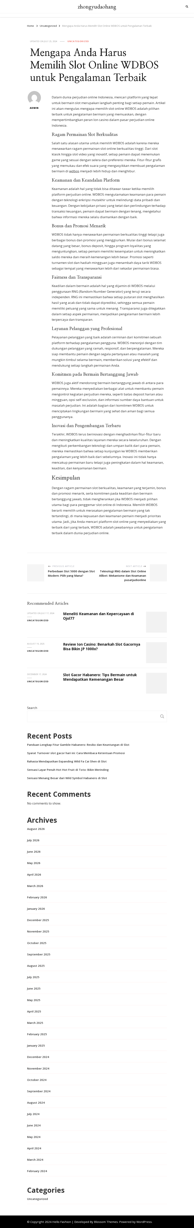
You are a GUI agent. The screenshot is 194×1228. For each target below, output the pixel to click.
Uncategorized (78, 41)
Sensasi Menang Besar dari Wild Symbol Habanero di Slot (67, 778)
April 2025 (34, 1011)
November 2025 (38, 931)
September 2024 (38, 1091)
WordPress (144, 1222)
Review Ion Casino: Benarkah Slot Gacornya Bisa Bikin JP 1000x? (101, 646)
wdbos (74, 171)
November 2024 (38, 1068)
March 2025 (35, 1023)
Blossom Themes (106, 1222)
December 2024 (38, 1057)
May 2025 (33, 1000)
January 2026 (36, 908)
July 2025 (33, 977)
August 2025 (36, 966)
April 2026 (34, 874)
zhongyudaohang (97, 6)
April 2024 (34, 1148)
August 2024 (36, 1102)
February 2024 (37, 1171)
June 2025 (34, 988)
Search (32, 708)
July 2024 (33, 1114)
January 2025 (36, 1045)
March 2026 (35, 886)
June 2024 (34, 1125)
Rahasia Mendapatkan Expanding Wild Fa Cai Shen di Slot (67, 761)
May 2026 (33, 863)
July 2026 (33, 840)
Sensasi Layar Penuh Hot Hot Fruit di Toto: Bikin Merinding (68, 770)
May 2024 (33, 1137)
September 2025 (38, 954)
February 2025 (37, 1034)
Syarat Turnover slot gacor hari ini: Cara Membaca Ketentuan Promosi (76, 753)
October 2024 (36, 1080)
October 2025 (36, 943)
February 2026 (37, 897)
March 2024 (35, 1159)
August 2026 (36, 829)
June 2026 (34, 851)
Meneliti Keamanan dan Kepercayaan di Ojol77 (98, 616)
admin (34, 108)
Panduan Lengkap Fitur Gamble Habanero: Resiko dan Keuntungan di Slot (78, 745)
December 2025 (38, 920)
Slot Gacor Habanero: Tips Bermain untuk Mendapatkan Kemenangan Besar (100, 677)
